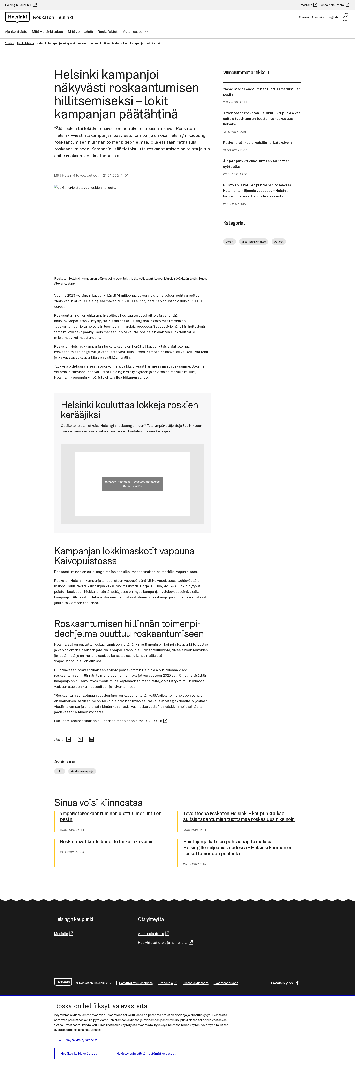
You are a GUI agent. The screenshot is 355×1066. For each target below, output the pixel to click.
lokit (59, 771)
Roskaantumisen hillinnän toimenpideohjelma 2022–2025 (116, 720)
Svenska (318, 17)
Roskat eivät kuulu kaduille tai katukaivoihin (259, 142)
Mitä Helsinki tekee (47, 31)
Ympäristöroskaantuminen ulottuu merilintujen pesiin (262, 91)
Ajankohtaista (16, 31)
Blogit (229, 241)
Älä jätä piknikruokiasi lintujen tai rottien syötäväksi (256, 164)
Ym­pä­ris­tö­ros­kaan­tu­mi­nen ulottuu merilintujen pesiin (110, 817)
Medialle (306, 5)
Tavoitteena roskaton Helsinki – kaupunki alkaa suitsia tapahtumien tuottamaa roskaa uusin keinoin (239, 817)
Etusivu (9, 43)
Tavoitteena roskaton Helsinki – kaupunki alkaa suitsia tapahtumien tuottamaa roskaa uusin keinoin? (261, 118)
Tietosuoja (165, 983)
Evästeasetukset (226, 983)
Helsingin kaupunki (18, 5)
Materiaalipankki (135, 31)
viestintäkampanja (82, 771)
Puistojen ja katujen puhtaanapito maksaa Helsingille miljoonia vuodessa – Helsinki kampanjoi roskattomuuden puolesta (257, 190)
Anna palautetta (333, 5)
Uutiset (93, 175)
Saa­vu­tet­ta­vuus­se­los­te (136, 983)
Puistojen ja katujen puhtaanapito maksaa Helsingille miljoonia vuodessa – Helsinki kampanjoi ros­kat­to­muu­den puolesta (237, 847)
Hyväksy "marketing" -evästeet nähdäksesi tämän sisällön (132, 484)
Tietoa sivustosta (196, 983)
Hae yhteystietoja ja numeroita (163, 942)
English (332, 17)
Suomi (304, 17)
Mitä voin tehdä (80, 31)
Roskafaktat (108, 31)
